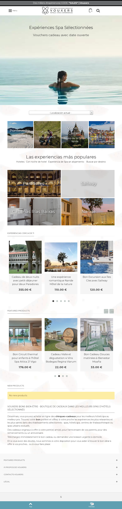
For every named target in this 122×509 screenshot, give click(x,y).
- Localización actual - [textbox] (60, 113)
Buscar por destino (96, 161)
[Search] (98, 10)
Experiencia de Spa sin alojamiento (66, 161)
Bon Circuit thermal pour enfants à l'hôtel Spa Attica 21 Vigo (25, 358)
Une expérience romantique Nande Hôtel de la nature (61, 280)
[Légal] (61, 482)
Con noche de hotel (36, 161)
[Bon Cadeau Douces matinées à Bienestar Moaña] (96, 334)
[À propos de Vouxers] (61, 467)
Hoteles (20, 161)
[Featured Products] (61, 460)
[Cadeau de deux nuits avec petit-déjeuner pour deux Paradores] (25, 257)
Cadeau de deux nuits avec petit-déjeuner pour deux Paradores (25, 280)
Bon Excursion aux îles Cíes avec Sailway (97, 278)
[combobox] (61, 113)
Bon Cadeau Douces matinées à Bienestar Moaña (96, 358)
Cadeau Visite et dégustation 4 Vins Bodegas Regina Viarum (61, 358)
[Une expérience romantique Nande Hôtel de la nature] (61, 257)
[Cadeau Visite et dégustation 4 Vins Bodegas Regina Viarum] (61, 334)
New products (15, 385)
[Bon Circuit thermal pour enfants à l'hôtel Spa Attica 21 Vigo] (25, 334)
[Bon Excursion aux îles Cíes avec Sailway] (96, 257)
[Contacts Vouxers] (61, 474)
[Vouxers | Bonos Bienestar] (57, 10)
